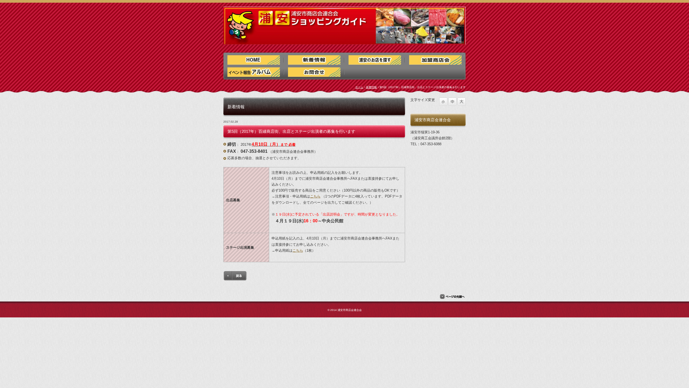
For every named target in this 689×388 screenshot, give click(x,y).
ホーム (359, 87)
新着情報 (371, 87)
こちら (315, 196)
